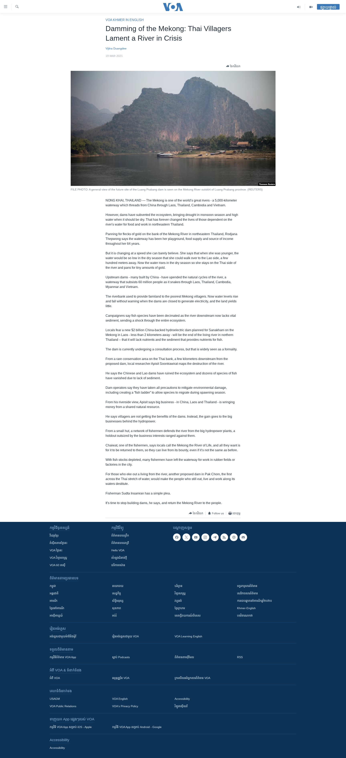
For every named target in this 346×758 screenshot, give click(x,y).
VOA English (120, 698)
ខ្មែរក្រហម (180, 608)
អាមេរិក (53, 600)
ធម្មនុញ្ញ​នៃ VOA (120, 678)
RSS (240, 657)
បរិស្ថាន (178, 586)
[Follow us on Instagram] (205, 537)
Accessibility (182, 698)
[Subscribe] (243, 537)
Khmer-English (246, 608)
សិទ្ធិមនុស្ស (117, 600)
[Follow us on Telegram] (215, 537)
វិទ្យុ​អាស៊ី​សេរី (181, 706)
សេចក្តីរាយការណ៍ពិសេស (188, 615)
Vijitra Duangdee (116, 48)
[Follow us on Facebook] (177, 537)
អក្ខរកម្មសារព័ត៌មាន (247, 586)
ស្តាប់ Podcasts (121, 657)
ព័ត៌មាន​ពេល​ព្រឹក (120, 535)
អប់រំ (114, 615)
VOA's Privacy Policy (125, 706)
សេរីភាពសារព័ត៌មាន (247, 593)
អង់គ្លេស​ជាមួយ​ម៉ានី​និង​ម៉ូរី (63, 636)
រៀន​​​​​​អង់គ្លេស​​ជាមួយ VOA (125, 636)
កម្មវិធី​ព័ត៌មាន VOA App (63, 657)
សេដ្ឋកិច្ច (116, 593)
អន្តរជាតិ (54, 593)
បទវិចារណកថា (245, 615)
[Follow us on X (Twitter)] (186, 537)
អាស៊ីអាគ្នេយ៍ (56, 615)
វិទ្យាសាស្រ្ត (180, 593)
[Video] (311, 7)
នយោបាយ (117, 586)
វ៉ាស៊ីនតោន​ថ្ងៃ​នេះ (58, 542)
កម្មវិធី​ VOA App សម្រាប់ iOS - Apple (71, 727)
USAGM (55, 698)
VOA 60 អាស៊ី (57, 565)
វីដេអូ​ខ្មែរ (54, 535)
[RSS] (224, 537)
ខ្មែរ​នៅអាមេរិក (57, 608)
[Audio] (299, 7)
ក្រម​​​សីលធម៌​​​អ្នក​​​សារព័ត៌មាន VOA (192, 678)
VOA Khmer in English (125, 20)
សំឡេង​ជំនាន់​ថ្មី (119, 557)
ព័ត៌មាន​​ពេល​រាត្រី (120, 542)
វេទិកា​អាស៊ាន (118, 565)
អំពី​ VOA (55, 678)
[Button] (233, 66)
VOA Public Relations (63, 706)
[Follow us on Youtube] (196, 537)
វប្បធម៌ (178, 600)
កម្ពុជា (53, 586)
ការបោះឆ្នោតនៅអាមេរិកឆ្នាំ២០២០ (254, 600)
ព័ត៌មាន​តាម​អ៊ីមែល (184, 657)
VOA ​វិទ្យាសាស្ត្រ (58, 557)
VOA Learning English (188, 636)
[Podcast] (233, 537)
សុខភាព (116, 608)
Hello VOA (117, 550)
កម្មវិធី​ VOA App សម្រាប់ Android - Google (137, 727)
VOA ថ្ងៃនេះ (56, 550)
